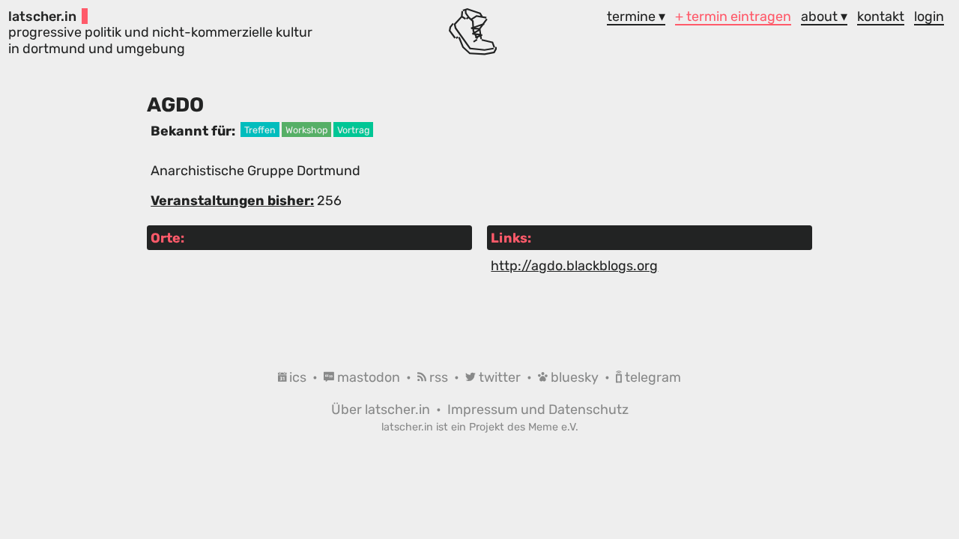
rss (438, 377)
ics (297, 377)
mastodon (368, 377)
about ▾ (824, 16)
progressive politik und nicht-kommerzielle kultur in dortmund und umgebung (160, 32)
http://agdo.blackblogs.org (574, 265)
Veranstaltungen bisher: (232, 200)
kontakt (880, 16)
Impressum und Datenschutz (538, 409)
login (929, 16)
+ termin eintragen (733, 16)
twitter (500, 377)
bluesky (575, 377)
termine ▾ (636, 16)
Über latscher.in (382, 409)
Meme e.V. (553, 427)
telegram (651, 377)
